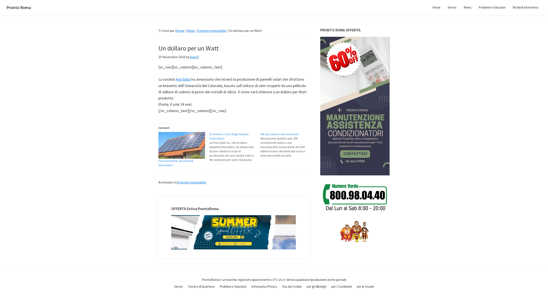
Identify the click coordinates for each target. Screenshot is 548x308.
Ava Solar (183, 79)
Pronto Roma (18, 7)
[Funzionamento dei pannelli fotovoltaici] (181, 145)
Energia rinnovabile (191, 182)
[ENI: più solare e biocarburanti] (286, 145)
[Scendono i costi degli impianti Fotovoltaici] (234, 147)
